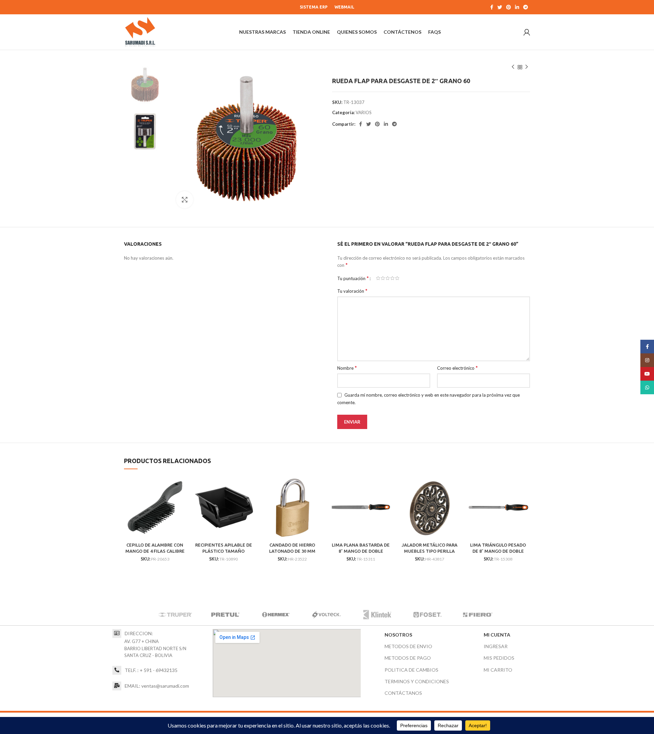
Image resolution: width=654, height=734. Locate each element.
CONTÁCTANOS (403, 693)
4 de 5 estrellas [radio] (392, 278)
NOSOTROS (398, 635)
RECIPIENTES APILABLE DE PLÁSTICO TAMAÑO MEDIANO (223, 551)
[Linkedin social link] (517, 7)
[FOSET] (427, 614)
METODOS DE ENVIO (408, 646)
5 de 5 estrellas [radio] (397, 278)
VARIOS (364, 112)
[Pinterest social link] (508, 7)
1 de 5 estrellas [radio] (378, 278)
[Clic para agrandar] (184, 199)
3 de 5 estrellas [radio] (387, 278)
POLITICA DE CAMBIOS (411, 670)
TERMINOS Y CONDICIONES (417, 681)
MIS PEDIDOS (499, 658)
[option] (145, 84)
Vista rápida (180, 487)
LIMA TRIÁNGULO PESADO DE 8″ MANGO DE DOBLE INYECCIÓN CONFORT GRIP (498, 551)
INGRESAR (496, 646)
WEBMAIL (344, 7)
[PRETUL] (225, 614)
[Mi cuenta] (526, 32)
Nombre (347, 368)
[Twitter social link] (499, 7)
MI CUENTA (497, 635)
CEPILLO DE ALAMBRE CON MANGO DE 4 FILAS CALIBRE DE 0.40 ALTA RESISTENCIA (155, 551)
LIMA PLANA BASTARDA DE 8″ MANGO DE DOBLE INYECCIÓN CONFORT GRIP (361, 551)
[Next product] (526, 67)
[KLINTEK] (377, 614)
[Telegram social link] (525, 7)
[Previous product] (513, 67)
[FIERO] (478, 614)
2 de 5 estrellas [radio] (382, 278)
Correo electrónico (457, 368)
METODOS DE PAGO (408, 658)
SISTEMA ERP (314, 7)
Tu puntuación (353, 278)
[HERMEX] (276, 614)
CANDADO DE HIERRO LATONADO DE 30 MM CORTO (292, 551)
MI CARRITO (498, 670)
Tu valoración (352, 291)
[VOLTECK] (326, 614)
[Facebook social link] (491, 7)
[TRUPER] (175, 614)
